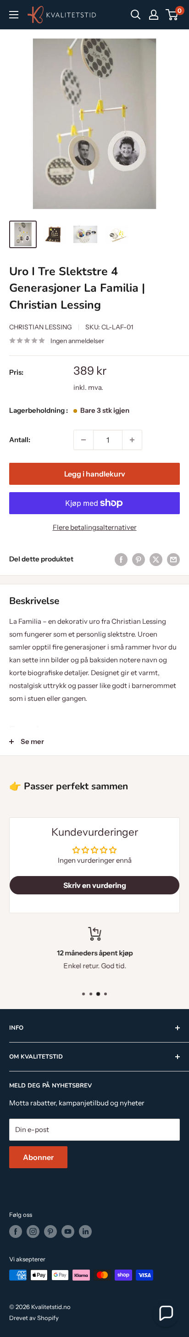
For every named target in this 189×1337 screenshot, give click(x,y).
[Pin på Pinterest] (138, 559)
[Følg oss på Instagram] (33, 1231)
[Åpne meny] (13, 14)
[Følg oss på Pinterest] (50, 1231)
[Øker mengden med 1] (132, 439)
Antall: (19, 439)
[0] (172, 14)
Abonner (38, 1157)
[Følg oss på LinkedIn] (85, 1231)
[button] (165, 1313)
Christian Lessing (40, 327)
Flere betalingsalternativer (95, 527)
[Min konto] (153, 15)
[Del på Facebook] (121, 559)
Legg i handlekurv (94, 473)
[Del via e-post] (173, 559)
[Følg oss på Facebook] (15, 1231)
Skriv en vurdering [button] (94, 885)
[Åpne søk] (136, 15)
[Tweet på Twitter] (156, 559)
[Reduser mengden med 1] (83, 439)
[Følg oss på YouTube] (67, 1231)
